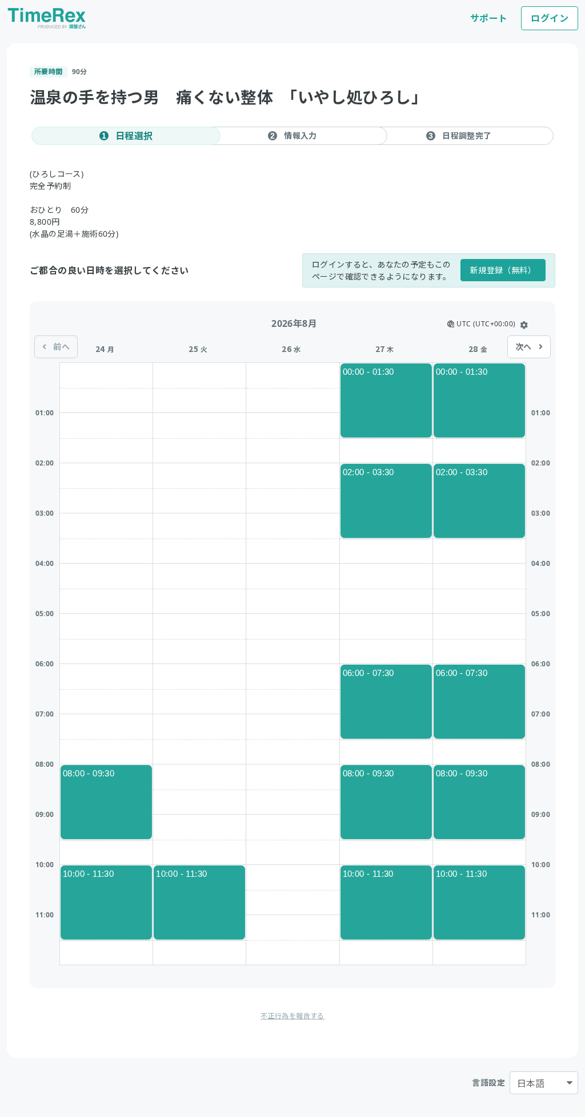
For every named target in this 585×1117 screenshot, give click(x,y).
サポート (489, 18)
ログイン (549, 18)
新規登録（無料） (503, 270)
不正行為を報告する (292, 1016)
